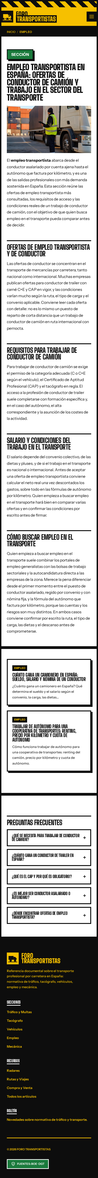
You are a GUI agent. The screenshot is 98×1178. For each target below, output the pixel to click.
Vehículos (14, 1029)
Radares (13, 1071)
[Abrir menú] (92, 17)
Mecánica (14, 1046)
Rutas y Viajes (18, 1079)
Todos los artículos (21, 1096)
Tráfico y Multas (19, 1012)
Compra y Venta (19, 1088)
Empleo (13, 1038)
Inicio (11, 32)
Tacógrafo (15, 1021)
